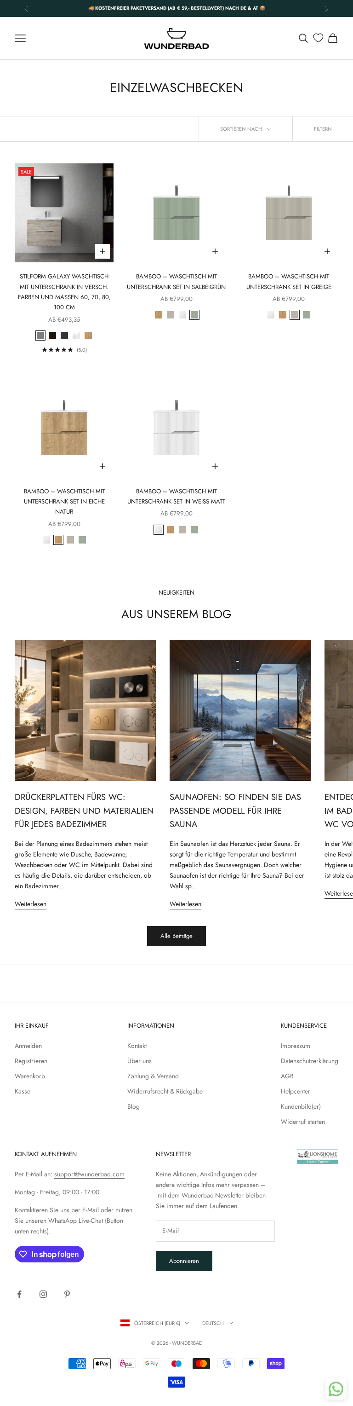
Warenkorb (30, 1076)
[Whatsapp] (336, 1389)
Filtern (323, 129)
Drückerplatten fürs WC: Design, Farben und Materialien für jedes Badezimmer (84, 810)
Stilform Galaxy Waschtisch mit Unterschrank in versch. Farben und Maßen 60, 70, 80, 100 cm (64, 292)
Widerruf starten (303, 1121)
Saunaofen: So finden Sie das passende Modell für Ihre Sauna (235, 810)
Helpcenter (295, 1091)
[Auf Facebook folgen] (19, 1294)
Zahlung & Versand (153, 1076)
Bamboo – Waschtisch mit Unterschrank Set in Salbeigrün (176, 281)
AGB (287, 1076)
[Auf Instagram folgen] (43, 1294)
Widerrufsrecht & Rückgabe (165, 1091)
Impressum (295, 1045)
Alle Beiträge (176, 936)
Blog (133, 1106)
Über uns (139, 1060)
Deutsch (213, 1323)
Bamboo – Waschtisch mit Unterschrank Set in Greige (288, 281)
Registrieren (31, 1060)
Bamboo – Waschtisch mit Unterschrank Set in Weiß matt (176, 496)
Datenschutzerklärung (309, 1060)
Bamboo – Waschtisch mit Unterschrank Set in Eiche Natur (64, 501)
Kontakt (137, 1045)
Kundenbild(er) (301, 1106)
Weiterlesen (30, 903)
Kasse (22, 1091)
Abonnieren (184, 1260)
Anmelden (28, 1045)
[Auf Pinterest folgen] (67, 1294)
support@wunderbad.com (89, 1174)
